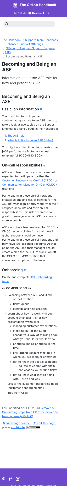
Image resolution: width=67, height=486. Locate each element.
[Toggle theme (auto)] (49, 13)
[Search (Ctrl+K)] (29, 24)
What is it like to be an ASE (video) (30, 140)
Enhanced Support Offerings (24, 44)
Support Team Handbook (41, 40)
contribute (18, 427)
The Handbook (11, 40)
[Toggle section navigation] (60, 23)
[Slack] (3, 479)
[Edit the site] (18, 479)
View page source (18, 423)
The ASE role (16, 135)
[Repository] (10, 479)
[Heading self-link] (12, 101)
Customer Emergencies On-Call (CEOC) (28, 180)
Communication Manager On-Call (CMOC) (29, 184)
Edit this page (46, 423)
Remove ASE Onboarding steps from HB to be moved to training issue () (30, 412)
